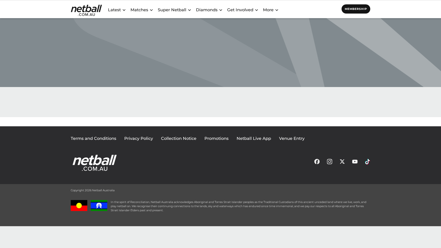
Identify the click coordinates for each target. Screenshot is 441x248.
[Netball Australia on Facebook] (317, 163)
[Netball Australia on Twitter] (342, 163)
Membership (356, 9)
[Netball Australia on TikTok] (367, 163)
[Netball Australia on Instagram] (329, 163)
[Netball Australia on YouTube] (355, 163)
